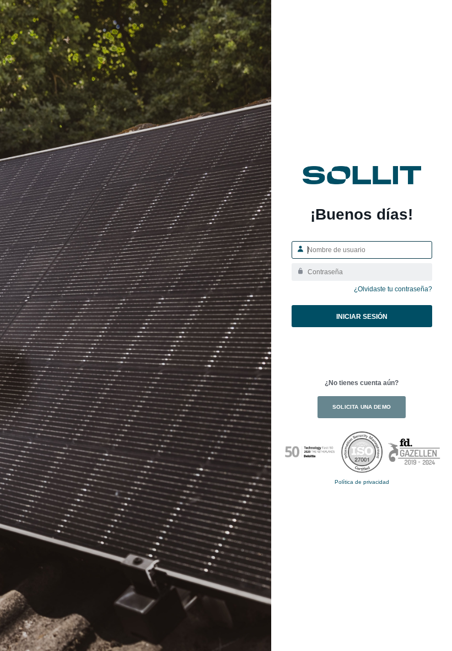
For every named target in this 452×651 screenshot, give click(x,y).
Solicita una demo (361, 407)
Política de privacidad (362, 482)
